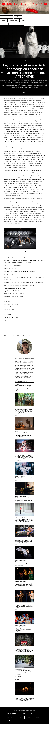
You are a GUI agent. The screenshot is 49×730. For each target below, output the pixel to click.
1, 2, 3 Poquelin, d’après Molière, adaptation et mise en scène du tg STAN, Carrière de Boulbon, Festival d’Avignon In (24, 650)
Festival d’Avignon (18, 454)
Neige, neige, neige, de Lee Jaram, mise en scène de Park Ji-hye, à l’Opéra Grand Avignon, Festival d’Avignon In (24, 563)
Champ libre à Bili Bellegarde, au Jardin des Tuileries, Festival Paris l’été (24, 478)
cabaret (4, 24)
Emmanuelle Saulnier (19, 437)
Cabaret (16, 476)
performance (13, 20)
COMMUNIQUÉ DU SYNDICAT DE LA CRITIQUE (23, 679)
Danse (24, 60)
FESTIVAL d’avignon (6, 17)
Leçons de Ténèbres (23, 335)
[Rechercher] (46, 17)
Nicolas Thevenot (24, 90)
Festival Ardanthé (15, 335)
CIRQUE (13, 24)
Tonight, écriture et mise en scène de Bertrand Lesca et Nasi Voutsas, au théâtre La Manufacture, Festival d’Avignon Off (24, 499)
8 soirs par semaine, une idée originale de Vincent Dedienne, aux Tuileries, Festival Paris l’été (24, 606)
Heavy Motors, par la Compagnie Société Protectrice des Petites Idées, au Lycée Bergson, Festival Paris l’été (24, 541)
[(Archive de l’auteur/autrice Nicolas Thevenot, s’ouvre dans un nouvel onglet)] (24, 354)
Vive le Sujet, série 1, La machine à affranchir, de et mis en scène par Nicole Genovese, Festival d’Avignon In (24, 671)
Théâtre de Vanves (31, 335)
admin (16, 391)
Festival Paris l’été (22, 476)
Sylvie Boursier (18, 460)
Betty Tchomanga (7, 335)
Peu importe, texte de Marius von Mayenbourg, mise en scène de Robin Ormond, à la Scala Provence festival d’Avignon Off (23, 628)
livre (20, 24)
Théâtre (16, 407)
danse (3, 20)
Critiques (17, 384)
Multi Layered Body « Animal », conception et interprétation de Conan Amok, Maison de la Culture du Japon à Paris (24, 699)
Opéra (23, 20)
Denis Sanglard (18, 415)
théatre (18, 17)
